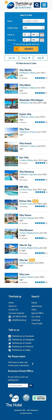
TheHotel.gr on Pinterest (22, 346)
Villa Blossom (26, 230)
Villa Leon (24, 274)
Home (11, 302)
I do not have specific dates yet (27, 44)
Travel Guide (36, 323)
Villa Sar (23, 260)
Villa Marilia (25, 70)
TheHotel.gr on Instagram (23, 339)
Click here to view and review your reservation (18, 363)
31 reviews (23, 78)
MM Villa (23, 186)
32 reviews (23, 163)
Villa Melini (25, 85)
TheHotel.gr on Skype (21, 350)
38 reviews (23, 253)
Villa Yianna (25, 215)
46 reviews (23, 93)
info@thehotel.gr (19, 320)
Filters (24, 58)
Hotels (34, 302)
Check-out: (11, 40)
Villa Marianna (26, 171)
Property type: (12, 28)
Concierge (35, 320)
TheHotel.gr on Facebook (23, 336)
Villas (33, 309)
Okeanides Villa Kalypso (31, 100)
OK (30, 385)
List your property (16, 313)
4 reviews (23, 122)
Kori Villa (24, 157)
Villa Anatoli (25, 143)
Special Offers (37, 313)
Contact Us (13, 309)
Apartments (36, 306)
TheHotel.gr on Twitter (22, 343)
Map (39, 58)
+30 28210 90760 (19, 316)
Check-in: (11, 34)
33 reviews (23, 282)
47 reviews (23, 192)
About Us (13, 306)
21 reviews (23, 223)
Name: (10, 21)
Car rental (35, 316)
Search (29, 48)
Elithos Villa (25, 201)
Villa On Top (25, 245)
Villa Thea (24, 129)
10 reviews (23, 206)
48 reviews (23, 180)
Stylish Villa (25, 114)
